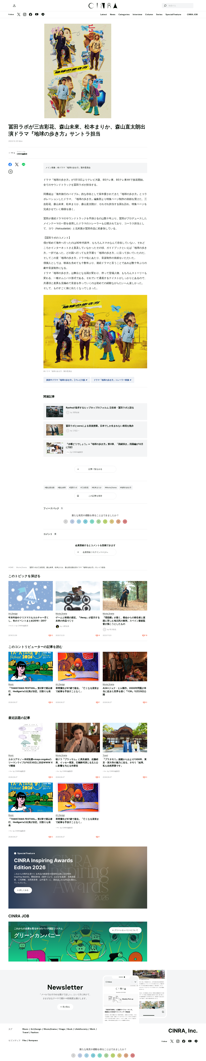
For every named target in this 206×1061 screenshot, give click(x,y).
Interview (137, 14)
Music (25, 1029)
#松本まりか (96, 487)
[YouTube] (37, 14)
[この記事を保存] (10, 172)
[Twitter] (18, 14)
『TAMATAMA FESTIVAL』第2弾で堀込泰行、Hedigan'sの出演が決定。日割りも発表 (30, 691)
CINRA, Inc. (183, 1031)
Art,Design (36, 1029)
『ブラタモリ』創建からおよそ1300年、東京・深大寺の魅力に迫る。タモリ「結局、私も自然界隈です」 (125, 762)
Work (92, 1029)
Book (69, 1029)
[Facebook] (30, 14)
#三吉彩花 (84, 487)
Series (159, 14)
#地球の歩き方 (125, 487)
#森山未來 (62, 487)
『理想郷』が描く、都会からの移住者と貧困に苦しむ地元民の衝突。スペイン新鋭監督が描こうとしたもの (124, 620)
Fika (24, 1040)
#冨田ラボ (73, 487)
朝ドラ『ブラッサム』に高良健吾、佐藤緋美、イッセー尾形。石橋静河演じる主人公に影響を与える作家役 (77, 762)
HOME (10, 567)
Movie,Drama (21, 567)
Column (149, 14)
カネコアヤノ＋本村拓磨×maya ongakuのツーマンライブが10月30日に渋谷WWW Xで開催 (30, 762)
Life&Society (81, 1029)
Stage (62, 1029)
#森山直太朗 (49, 487)
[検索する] (165, 5)
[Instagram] (24, 14)
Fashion (35, 1032)
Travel (25, 1032)
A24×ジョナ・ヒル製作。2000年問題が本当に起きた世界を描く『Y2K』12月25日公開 (124, 691)
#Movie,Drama (111, 487)
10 (125, 521)
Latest (103, 14)
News (112, 14)
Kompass (33, 1040)
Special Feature (173, 14)
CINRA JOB (192, 14)
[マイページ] (14, 5)
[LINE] (42, 14)
